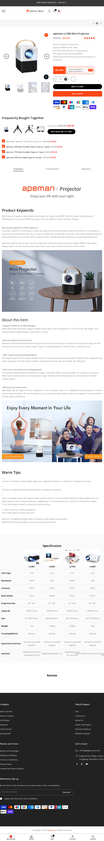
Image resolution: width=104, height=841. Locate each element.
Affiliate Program (82, 733)
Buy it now (77, 94)
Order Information (83, 725)
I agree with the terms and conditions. (20, 798)
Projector (4, 725)
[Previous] (6, 56)
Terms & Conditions (9, 760)
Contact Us (80, 716)
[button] (89, 38)
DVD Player (5, 720)
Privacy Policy (6, 764)
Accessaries (5, 733)
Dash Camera (6, 711)
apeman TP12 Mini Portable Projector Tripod (25, 152)
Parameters (52, 168)
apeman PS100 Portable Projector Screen (24, 157)
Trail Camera (6, 729)
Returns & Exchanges (9, 751)
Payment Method (83, 729)
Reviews (86, 168)
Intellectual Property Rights (12, 768)
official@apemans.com (89, 750)
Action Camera (7, 716)
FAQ (77, 711)
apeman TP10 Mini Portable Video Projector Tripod (28, 147)
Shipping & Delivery (8, 755)
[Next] (46, 56)
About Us (79, 720)
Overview (18, 168)
